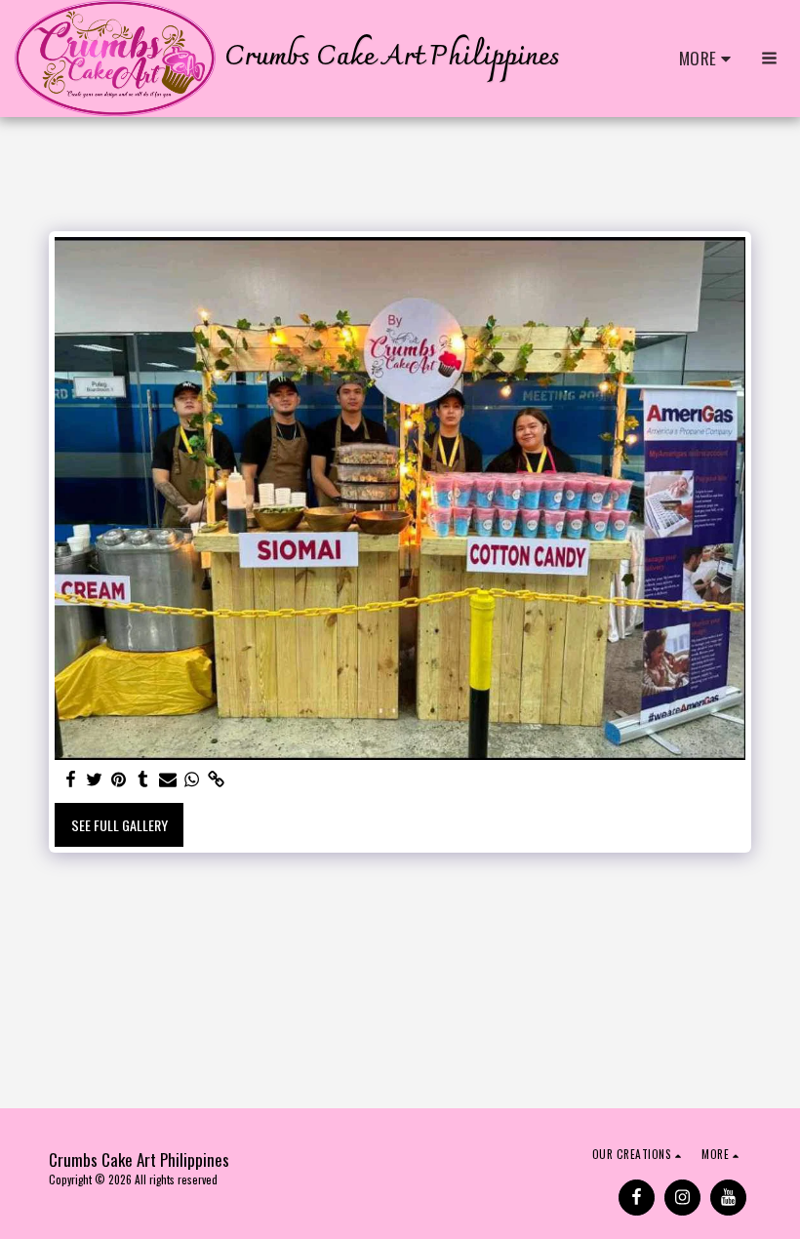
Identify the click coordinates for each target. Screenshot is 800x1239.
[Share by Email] (168, 779)
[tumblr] (143, 779)
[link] (216, 779)
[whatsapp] (192, 779)
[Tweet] (94, 779)
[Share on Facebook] (70, 779)
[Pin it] (119, 779)
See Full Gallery (119, 825)
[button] (769, 58)
